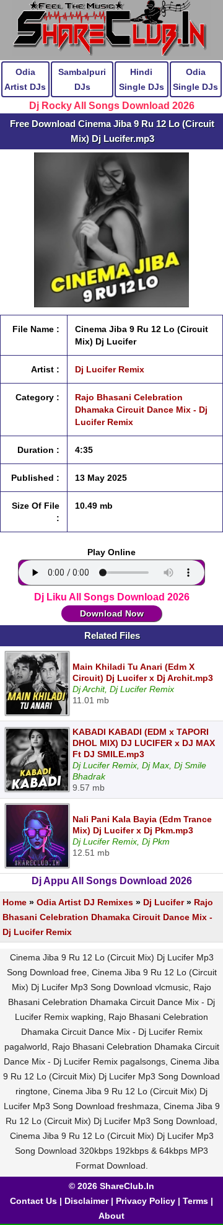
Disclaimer (86, 1201)
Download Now (112, 613)
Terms (195, 1201)
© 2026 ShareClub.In (111, 1186)
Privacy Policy (145, 1201)
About (111, 1216)
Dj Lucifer (163, 902)
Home (14, 902)
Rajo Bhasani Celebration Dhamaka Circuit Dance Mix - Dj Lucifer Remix (141, 409)
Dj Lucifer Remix (109, 369)
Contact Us (33, 1201)
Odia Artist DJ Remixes (85, 902)
